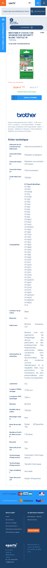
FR (29, 3)
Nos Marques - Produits (34, 516)
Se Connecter (10, 519)
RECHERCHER (39, 11)
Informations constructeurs (14, 529)
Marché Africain (32, 519)
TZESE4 (12, 40)
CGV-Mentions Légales (12, 532)
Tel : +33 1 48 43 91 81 (11, 559)
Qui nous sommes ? (12, 526)
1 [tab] (26, 78)
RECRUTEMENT (33, 530)
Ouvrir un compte (11, 523)
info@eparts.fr (10, 562)
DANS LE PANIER (30, 97)
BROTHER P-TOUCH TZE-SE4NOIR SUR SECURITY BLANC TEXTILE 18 (21, 35)
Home (7, 516)
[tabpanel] (26, 64)
